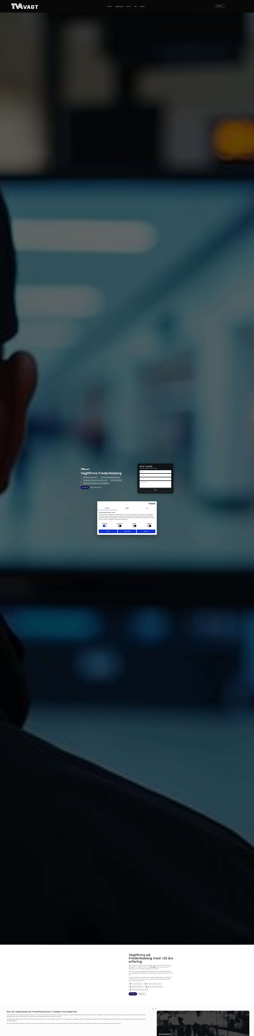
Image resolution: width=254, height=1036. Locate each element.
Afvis (108, 531)
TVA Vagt (152, 967)
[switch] (119, 526)
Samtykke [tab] (107, 508)
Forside (109, 6)
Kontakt (142, 6)
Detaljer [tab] (127, 508)
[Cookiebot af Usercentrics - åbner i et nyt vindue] (149, 504)
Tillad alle (146, 531)
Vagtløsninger (119, 6)
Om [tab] (147, 508)
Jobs (135, 6)
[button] (153, 1009)
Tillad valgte (127, 531)
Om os (129, 6)
